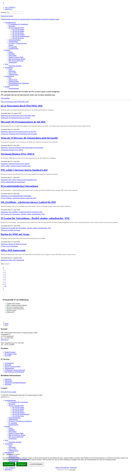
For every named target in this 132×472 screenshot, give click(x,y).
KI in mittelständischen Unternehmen (19, 186)
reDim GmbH (72, 469)
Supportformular (14, 85)
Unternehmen (9, 67)
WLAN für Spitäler (18, 31)
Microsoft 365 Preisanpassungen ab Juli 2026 (23, 122)
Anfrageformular (14, 88)
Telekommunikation (15, 40)
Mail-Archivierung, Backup (17, 59)
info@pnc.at (8, 9)
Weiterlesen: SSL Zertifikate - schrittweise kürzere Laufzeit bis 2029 (21, 212)
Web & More (13, 55)
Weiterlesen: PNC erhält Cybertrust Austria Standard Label (19, 180)
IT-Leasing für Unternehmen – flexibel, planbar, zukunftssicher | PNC (35, 218)
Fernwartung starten (7, 16)
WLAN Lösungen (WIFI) (12, 366)
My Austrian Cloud (10, 354)
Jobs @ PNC (13, 73)
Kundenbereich (9, 76)
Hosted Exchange (10, 352)
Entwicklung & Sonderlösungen (14, 372)
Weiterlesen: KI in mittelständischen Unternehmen (16, 196)
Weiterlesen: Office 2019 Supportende (12, 260)
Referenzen (12, 71)
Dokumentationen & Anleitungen (19, 83)
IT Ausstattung (9, 363)
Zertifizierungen (13, 74)
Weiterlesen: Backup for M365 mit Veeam (13, 244)
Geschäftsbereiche (10, 22)
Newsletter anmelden (15, 66)
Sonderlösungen (13, 48)
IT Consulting (13, 47)
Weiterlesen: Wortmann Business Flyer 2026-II (15, 163)
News (6, 64)
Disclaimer (8, 384)
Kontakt (7, 86)
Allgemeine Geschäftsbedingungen (15, 382)
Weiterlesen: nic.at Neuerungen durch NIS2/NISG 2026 (18, 115)
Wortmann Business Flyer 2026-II (17, 154)
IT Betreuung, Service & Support (15, 370)
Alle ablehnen (21, 464)
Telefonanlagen (13, 41)
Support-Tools (13, 80)
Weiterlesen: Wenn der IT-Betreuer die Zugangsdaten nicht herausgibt (22, 147)
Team (10, 69)
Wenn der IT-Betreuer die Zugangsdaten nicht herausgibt (29, 138)
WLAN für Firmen (18, 29)
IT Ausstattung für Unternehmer (18, 24)
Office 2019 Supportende (13, 250)
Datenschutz (8, 381)
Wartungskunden (14, 81)
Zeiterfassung (13, 62)
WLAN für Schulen (18, 34)
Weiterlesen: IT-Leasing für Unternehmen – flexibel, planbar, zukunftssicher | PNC (26, 228)
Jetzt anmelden (5, 98)
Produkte (7, 50)
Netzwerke (12, 26)
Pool (10, 78)
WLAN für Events (18, 38)
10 (5, 286)
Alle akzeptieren (8, 464)
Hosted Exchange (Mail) (16, 57)
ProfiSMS (12, 54)
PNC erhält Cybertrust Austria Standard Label (24, 170)
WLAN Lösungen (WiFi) (16, 28)
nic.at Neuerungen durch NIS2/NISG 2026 (21, 105)
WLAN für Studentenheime (20, 36)
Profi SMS (8, 355)
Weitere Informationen (62, 467)
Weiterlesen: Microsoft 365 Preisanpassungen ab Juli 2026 (18, 131)
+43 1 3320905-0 (10, 7)
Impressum (8, 379)
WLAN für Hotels (18, 33)
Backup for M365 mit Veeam (15, 234)
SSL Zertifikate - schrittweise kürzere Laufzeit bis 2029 (28, 202)
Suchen (3, 12)
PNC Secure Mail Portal (16, 60)
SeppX (11, 52)
